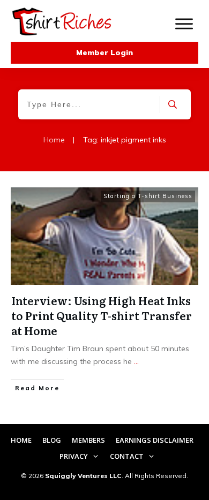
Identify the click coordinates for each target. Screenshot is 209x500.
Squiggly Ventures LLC (83, 476)
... (136, 361)
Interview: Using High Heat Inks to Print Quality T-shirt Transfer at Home (101, 315)
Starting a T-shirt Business (147, 196)
